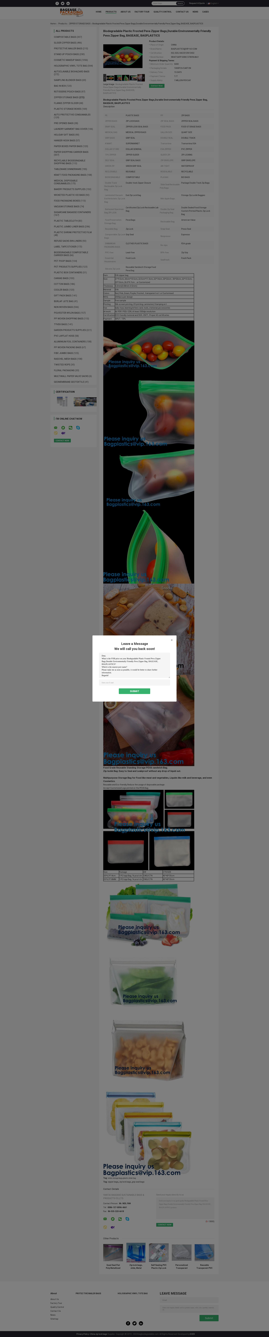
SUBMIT (134, 691)
